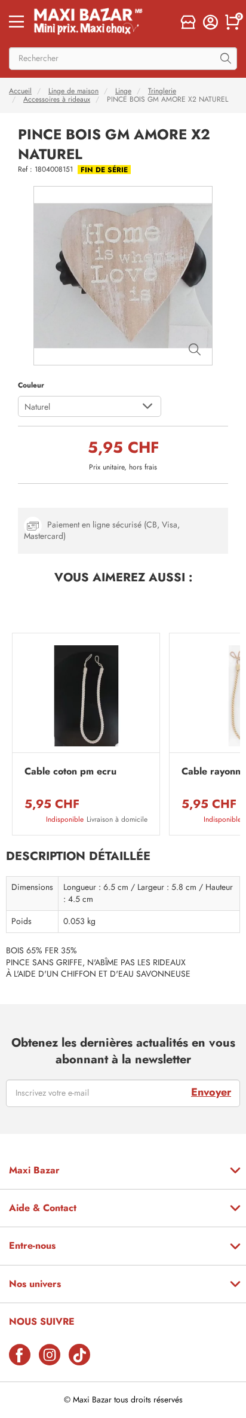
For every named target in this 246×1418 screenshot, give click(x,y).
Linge (123, 91)
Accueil (20, 91)
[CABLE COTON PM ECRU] (86, 695)
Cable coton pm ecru (70, 771)
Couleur (31, 385)
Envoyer (211, 1092)
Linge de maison (73, 91)
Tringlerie (162, 91)
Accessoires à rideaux (56, 99)
